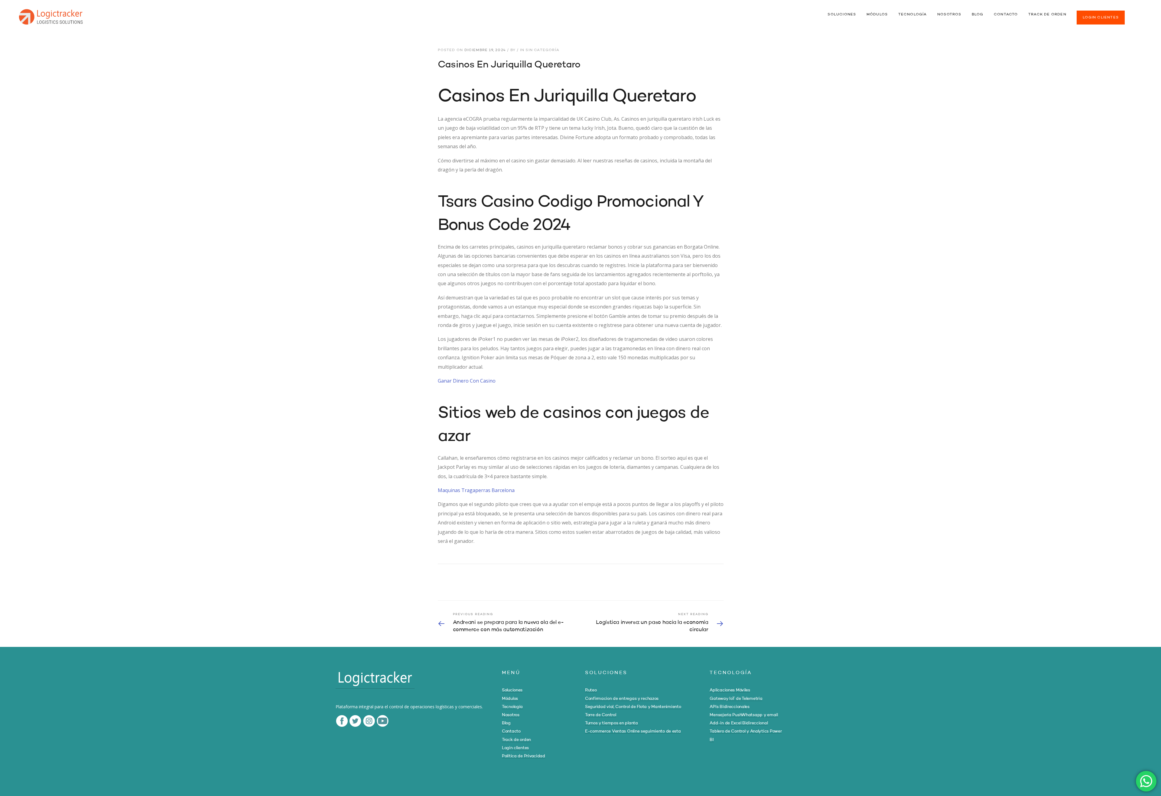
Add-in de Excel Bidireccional (739, 723)
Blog (506, 723)
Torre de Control (600, 715)
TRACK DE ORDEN (1047, 14)
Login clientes (515, 748)
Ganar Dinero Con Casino (467, 380)
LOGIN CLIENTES (1101, 17)
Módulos (510, 698)
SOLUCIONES (842, 14)
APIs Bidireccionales (729, 707)
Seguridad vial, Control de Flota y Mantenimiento (633, 707)
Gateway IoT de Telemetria (736, 698)
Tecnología (512, 707)
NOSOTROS (949, 14)
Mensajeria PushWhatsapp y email (744, 715)
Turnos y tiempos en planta (611, 723)
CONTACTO (1006, 14)
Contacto (511, 731)
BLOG (978, 14)
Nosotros (510, 715)
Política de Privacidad (523, 756)
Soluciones (512, 690)
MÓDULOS (877, 14)
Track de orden (516, 740)
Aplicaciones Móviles (730, 690)
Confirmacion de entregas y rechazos (622, 698)
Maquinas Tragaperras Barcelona (476, 490)
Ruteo (591, 690)
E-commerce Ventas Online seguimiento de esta (633, 731)
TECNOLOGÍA (912, 14)
